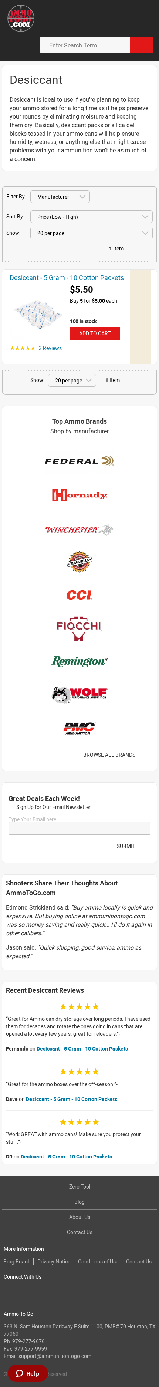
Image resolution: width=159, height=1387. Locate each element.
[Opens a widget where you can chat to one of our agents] (27, 1374)
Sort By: (15, 216)
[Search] (141, 45)
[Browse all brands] (144, 754)
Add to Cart (94, 333)
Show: (13, 232)
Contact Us (79, 1232)
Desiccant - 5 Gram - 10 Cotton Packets (82, 1048)
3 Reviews (50, 348)
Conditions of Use (98, 1261)
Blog (79, 1201)
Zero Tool (79, 1186)
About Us (79, 1216)
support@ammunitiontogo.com (54, 1356)
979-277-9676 (28, 1341)
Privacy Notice (53, 1261)
